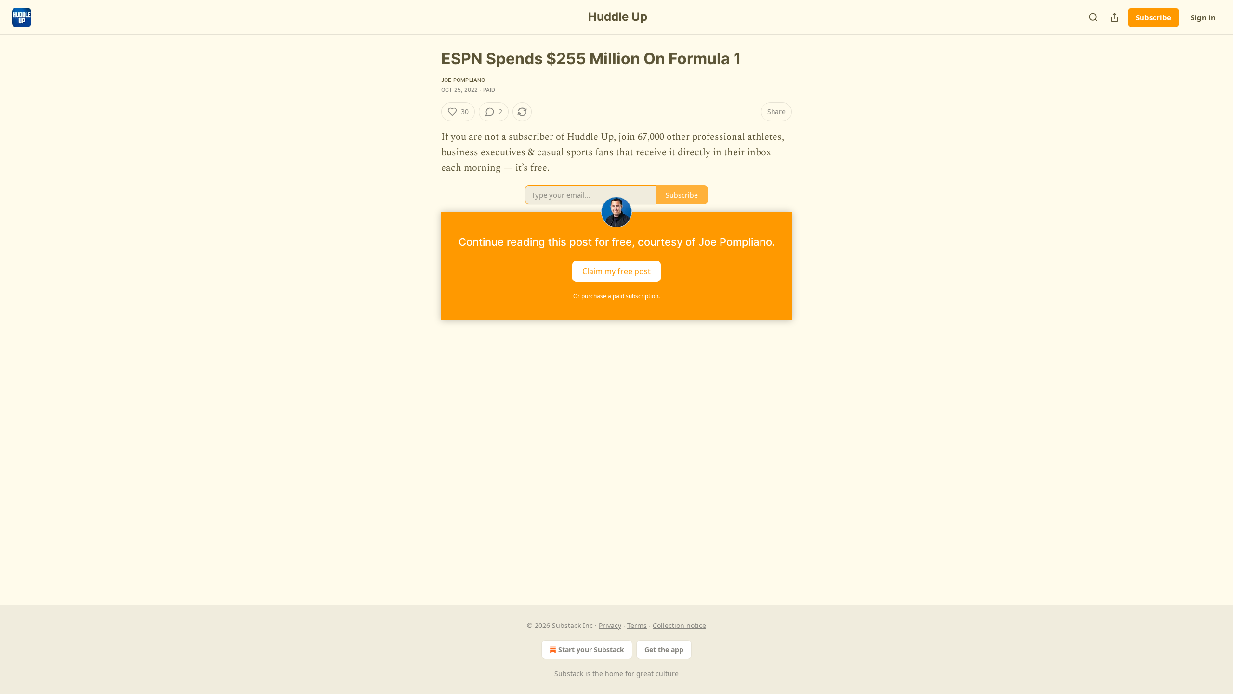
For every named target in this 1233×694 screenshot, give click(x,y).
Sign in (1203, 17)
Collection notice (679, 625)
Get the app (663, 649)
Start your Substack (591, 649)
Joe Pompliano (463, 80)
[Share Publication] (1114, 17)
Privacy (610, 625)
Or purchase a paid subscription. (616, 296)
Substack (568, 673)
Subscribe (1153, 17)
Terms (637, 625)
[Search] (1093, 17)
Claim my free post (616, 271)
